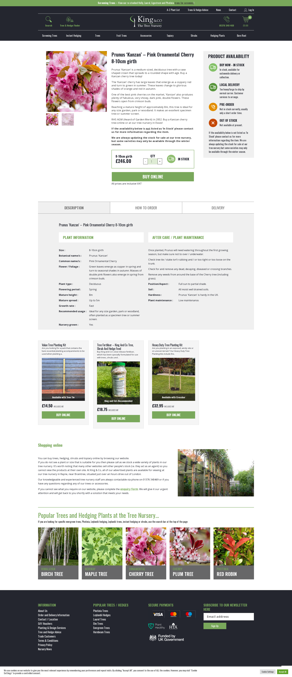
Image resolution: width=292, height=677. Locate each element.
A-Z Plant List (173, 10)
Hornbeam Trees (101, 632)
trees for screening (184, 3)
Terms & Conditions (48, 640)
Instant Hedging (73, 35)
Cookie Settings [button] (268, 671)
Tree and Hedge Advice (49, 632)
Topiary (170, 35)
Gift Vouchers (45, 623)
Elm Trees (98, 623)
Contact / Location (48, 619)
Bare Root (241, 35)
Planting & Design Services (52, 628)
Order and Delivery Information (54, 615)
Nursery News (45, 649)
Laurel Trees (99, 619)
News (218, 10)
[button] (103, 81)
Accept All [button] (282, 671)
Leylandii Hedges (101, 615)
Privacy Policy (45, 645)
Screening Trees (49, 35)
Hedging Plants (217, 35)
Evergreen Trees (101, 628)
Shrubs (194, 35)
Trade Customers (47, 636)
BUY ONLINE (153, 176)
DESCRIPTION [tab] (74, 207)
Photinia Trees (100, 611)
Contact (232, 10)
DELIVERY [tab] (218, 207)
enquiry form (129, 489)
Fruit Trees (121, 35)
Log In (251, 10)
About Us (42, 611)
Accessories (146, 35)
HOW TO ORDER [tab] (146, 207)
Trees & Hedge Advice (198, 10)
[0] (245, 19)
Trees (97, 35)
